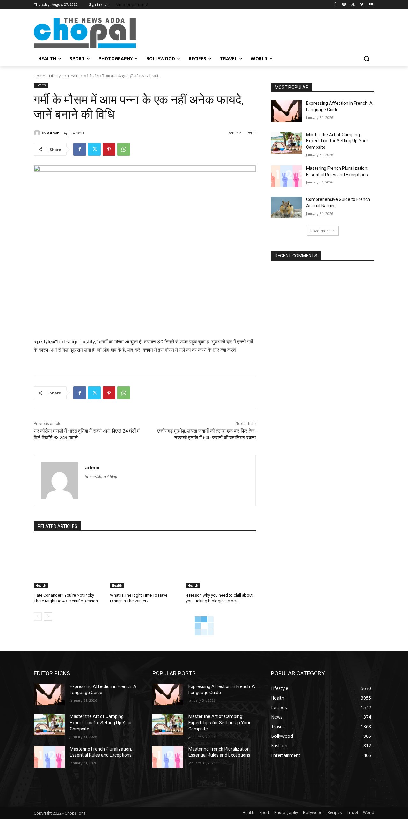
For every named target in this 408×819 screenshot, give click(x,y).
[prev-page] (38, 616)
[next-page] (48, 616)
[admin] (38, 133)
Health (74, 76)
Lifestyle (56, 76)
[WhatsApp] (123, 149)
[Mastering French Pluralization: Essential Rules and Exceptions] (286, 176)
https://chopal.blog (101, 476)
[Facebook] (335, 4)
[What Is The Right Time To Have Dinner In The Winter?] (145, 563)
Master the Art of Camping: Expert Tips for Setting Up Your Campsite (337, 141)
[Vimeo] (361, 4)
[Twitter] (353, 4)
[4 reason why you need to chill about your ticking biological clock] (221, 563)
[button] (366, 58)
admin (53, 132)
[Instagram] (344, 4)
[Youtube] (370, 4)
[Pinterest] (109, 149)
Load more (320, 230)
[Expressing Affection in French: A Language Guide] (286, 111)
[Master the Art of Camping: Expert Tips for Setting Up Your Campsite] (286, 143)
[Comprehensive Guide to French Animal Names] (286, 207)
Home (39, 76)
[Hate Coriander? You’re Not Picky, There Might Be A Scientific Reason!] (69, 563)
